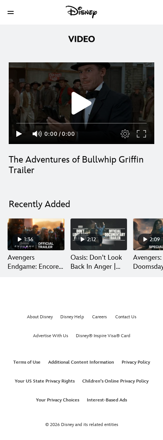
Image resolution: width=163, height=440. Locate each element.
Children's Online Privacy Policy (115, 381)
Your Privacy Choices (57, 400)
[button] (10, 12)
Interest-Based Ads (107, 400)
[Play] (19, 134)
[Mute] (37, 134)
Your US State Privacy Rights (45, 381)
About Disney (40, 317)
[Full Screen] (142, 134)
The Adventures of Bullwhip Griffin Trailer (76, 165)
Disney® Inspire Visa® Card (103, 336)
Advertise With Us (50, 336)
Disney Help (72, 317)
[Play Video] (81, 103)
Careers (99, 317)
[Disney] (81, 12)
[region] (81, 103)
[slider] (81, 123)
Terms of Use (27, 362)
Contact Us (125, 317)
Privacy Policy (136, 362)
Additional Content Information (81, 362)
